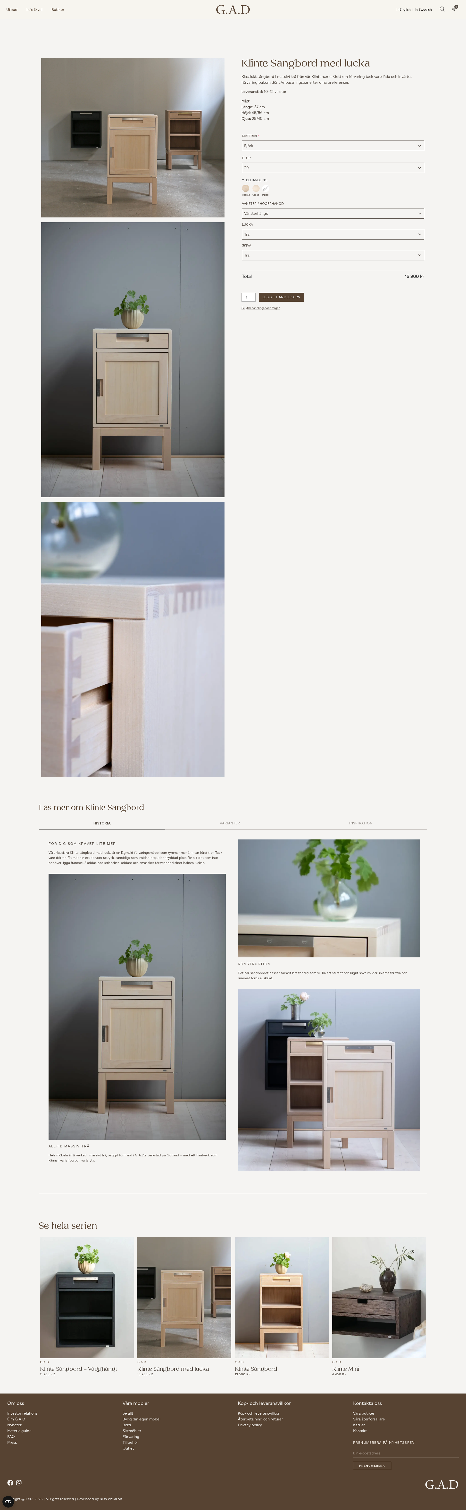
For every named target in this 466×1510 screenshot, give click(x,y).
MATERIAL (258, 136)
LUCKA (247, 225)
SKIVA (246, 245)
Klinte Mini (345, 1369)
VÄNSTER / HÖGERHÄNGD (263, 204)
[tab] (102, 823)
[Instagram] (20, 1484)
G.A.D (44, 1362)
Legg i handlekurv (281, 297)
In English (403, 10)
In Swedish (423, 10)
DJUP (246, 158)
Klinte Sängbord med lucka (173, 1369)
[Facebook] (11, 1484)
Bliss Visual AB (111, 1499)
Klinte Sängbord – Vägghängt (78, 1369)
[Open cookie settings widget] (8, 1502)
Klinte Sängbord (256, 1369)
